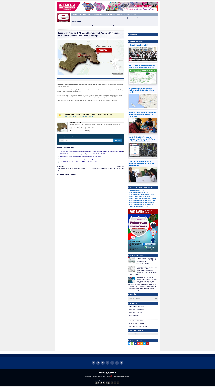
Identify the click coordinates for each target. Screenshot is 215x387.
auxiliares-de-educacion (136, 321)
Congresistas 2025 (97, 18)
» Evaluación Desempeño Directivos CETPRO (142, 200)
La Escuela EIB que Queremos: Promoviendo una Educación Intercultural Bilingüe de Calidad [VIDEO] (142, 114)
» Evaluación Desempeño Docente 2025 (140, 204)
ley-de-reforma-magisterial (136, 323)
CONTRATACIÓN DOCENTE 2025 (138, 18)
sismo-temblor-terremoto (86, 29)
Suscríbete (74, 14)
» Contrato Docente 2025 (136, 190)
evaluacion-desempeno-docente (138, 326)
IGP (81, 92)
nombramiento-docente (135, 312)
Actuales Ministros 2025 (80, 18)
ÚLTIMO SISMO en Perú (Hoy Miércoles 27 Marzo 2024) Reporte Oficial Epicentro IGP (79, 159)
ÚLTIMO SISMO (76, 22)
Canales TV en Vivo (110, 14)
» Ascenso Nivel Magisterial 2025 (138, 192)
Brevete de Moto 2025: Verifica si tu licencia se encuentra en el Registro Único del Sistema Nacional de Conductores (142, 139)
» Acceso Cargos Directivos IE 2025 (139, 196)
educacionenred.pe (62, 105)
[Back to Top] (107, 368)
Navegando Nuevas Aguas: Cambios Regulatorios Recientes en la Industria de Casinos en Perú (80, 156)
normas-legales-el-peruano (136, 309)
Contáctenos (82, 14)
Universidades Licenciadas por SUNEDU (126, 14)
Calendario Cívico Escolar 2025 (138, 45)
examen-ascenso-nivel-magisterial (138, 318)
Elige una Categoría (135, 298)
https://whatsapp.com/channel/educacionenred (78, 116)
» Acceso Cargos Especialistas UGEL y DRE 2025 (142, 198)
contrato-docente (134, 315)
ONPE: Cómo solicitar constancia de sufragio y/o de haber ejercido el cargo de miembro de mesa (141, 163)
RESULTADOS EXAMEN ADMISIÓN (95, 14)
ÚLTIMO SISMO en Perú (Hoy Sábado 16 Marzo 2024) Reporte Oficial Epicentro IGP (78, 161)
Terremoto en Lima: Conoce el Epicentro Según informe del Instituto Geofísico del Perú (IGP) (141, 90)
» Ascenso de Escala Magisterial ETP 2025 (141, 194)
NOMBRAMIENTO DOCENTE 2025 (116, 18)
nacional (76, 29)
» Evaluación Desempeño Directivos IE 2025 (141, 202)
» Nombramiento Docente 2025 (138, 206)
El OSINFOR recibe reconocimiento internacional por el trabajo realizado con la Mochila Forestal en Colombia (83, 153)
